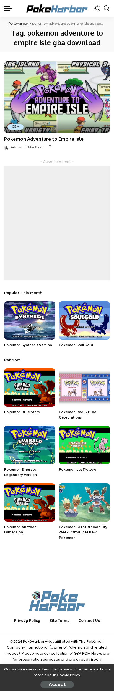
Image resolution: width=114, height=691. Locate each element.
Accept (57, 684)
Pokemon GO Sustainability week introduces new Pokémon (83, 532)
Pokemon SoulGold (76, 345)
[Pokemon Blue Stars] (29, 387)
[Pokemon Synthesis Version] (29, 320)
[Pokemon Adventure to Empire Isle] (57, 97)
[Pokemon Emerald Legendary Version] (29, 445)
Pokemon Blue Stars (22, 412)
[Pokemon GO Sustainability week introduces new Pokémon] (84, 502)
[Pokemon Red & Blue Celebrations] (84, 387)
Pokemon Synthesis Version (28, 345)
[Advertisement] (57, 223)
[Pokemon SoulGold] (84, 320)
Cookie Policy (68, 675)
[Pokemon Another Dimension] (29, 502)
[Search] (106, 8)
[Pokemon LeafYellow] (84, 445)
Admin (16, 147)
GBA (15, 126)
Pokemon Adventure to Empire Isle (44, 139)
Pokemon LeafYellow (77, 469)
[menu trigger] (9, 8)
